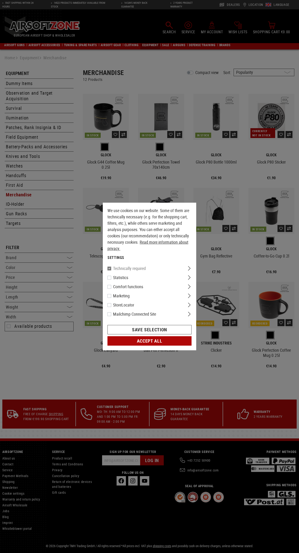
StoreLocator (123, 305)
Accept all (149, 341)
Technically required (129, 268)
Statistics (120, 277)
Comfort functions (128, 286)
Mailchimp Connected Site (134, 314)
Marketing (121, 296)
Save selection (149, 329)
